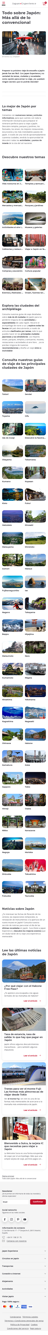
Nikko (5, 831)
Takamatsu (30, 460)
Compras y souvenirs (12, 271)
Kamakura (7, 765)
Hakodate (7, 525)
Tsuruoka (29, 896)
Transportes (7, 1266)
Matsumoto (7, 656)
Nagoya (6, 852)
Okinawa (6, 743)
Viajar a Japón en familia (35, 249)
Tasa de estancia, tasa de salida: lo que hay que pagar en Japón (23, 1037)
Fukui (28, 503)
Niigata (28, 678)
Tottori (5, 394)
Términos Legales (30, 1317)
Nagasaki (29, 721)
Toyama (6, 416)
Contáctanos (15, 1317)
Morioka (29, 852)
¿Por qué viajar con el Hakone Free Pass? (23, 987)
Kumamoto (7, 678)
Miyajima (29, 634)
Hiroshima (7, 700)
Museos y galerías (33, 227)
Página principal (8, 1176)
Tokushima (30, 874)
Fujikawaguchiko (10, 591)
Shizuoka (6, 874)
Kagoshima (7, 721)
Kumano (6, 482)
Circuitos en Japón (10, 1258)
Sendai (28, 394)
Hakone (29, 743)
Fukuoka (6, 896)
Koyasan (29, 482)
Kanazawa (30, 831)
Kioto (4, 503)
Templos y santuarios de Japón (35, 184)
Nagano (6, 612)
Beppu (5, 634)
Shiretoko (29, 547)
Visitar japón (8, 1296)
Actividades (7, 1289)
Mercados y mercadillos (12, 206)
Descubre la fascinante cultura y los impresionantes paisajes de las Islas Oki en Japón (35, 438)
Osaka (28, 809)
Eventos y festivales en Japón (12, 293)
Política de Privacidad (19, 1324)
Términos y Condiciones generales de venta (24, 1320)
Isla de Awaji (8, 438)
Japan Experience (10, 1251)
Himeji (5, 809)
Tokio (27, 787)
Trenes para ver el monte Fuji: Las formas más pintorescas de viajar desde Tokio (23, 1092)
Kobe (27, 765)
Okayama (7, 460)
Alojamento (7, 1281)
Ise (26, 591)
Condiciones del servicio (18, 1328)
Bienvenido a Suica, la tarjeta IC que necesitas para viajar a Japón (23, 1146)
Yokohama (30, 700)
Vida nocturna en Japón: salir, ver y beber (12, 184)
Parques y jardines (34, 206)
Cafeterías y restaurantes (12, 249)
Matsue (28, 569)
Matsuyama (8, 547)
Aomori (5, 569)
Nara (27, 656)
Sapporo (6, 787)
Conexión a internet (11, 1273)
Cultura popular (33, 271)
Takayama (30, 612)
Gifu (27, 416)
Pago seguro (35, 1328)
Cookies (34, 1324)
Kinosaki (29, 525)
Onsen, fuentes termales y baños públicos (35, 293)
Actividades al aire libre (12, 227)
